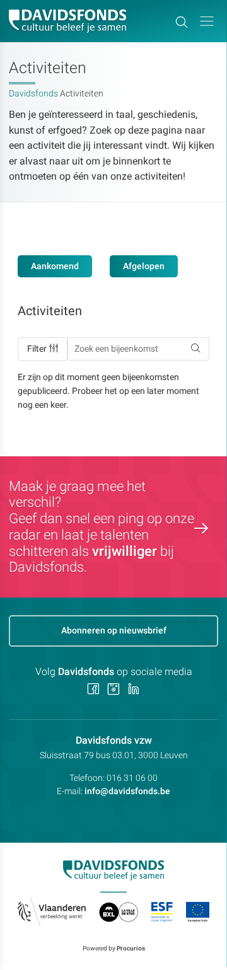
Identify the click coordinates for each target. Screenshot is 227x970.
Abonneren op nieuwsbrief (113, 630)
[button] (206, 21)
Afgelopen (144, 266)
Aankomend (55, 266)
